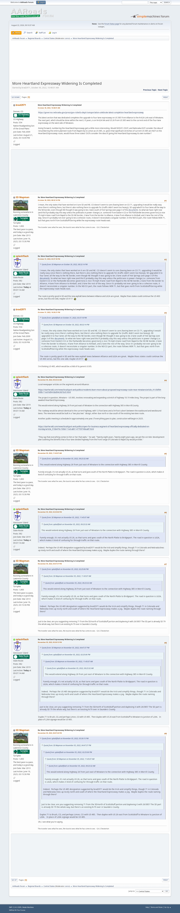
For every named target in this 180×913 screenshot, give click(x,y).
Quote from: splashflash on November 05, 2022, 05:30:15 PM (65, 738)
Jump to (131, 891)
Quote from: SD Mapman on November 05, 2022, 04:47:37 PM (65, 648)
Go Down (16, 97)
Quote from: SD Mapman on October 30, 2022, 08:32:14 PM (64, 264)
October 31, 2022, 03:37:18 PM (49, 259)
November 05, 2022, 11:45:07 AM (50, 453)
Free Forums (21, 910)
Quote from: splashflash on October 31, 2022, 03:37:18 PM (64, 318)
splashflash (22, 256)
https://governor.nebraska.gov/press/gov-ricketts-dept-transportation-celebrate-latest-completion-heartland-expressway (91, 112)
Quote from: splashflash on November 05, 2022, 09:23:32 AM (65, 458)
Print (165, 97)
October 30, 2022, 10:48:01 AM (49, 108)
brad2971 (21, 105)
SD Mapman (22, 197)
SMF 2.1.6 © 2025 (15, 907)
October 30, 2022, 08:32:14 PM (49, 200)
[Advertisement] (90, 61)
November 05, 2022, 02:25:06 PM (50, 512)
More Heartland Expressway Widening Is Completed (60, 105)
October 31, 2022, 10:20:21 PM (49, 312)
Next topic (163, 90)
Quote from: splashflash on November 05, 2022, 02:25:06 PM (65, 569)
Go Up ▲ (167, 907)
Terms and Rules (157, 907)
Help (147, 907)
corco (67, 38)
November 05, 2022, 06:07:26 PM (50, 733)
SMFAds (11, 910)
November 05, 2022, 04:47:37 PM (50, 564)
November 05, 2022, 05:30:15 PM (50, 642)
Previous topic (150, 90)
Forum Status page (111, 24)
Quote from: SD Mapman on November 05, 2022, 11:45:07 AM (65, 517)
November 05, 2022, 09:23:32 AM (50, 380)
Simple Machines (28, 907)
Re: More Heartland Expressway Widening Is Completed (61, 197)
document (133, 210)
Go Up (14, 880)
